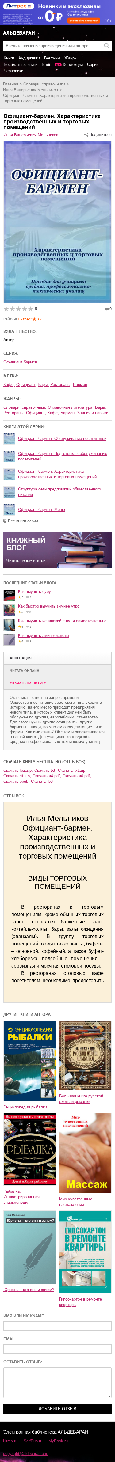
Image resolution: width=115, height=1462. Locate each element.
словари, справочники (44, 84)
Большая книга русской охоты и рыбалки (81, 1099)
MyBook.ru (58, 1441)
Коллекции (73, 64)
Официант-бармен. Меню (41, 509)
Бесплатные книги (20, 64)
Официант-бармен (20, 362)
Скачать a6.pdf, (77, 776)
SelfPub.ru (33, 1441)
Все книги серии (23, 521)
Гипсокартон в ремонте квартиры (80, 1302)
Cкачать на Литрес (28, 683)
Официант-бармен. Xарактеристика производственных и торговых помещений (57, 474)
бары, (43, 384)
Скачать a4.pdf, (47, 776)
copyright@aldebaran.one (25, 1453)
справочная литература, (71, 407)
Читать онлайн (24, 670)
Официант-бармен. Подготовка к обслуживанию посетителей (62, 456)
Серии (92, 64)
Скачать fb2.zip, (18, 770)
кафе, (9, 384)
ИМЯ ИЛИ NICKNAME (23, 1316)
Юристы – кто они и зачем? (28, 1289)
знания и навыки (92, 413)
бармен (80, 384)
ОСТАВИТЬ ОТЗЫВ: (22, 1362)
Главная (10, 84)
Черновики (13, 71)
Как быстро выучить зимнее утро (48, 606)
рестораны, (60, 384)
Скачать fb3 (42, 781)
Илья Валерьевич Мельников (30, 90)
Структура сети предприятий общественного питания (59, 492)
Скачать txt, (45, 770)
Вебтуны (52, 58)
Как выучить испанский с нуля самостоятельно (62, 621)
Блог (46, 64)
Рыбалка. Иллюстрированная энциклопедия (21, 1197)
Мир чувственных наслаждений (75, 1202)
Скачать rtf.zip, (17, 776)
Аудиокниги (29, 58)
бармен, (68, 413)
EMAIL (9, 1339)
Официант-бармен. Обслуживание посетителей (62, 438)
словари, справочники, (24, 407)
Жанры (70, 58)
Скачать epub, (16, 781)
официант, (26, 384)
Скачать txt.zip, (72, 770)
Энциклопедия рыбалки (25, 1107)
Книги (9, 58)
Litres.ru (10, 1441)
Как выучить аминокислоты (43, 635)
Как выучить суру (34, 591)
